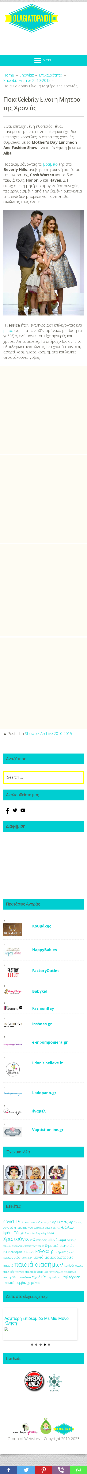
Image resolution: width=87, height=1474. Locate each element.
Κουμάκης (41, 926)
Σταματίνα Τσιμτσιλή (35, 1233)
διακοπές (67, 1245)
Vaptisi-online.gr (48, 1129)
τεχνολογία (55, 1277)
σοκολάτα (25, 1277)
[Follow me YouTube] (22, 812)
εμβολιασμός (13, 1252)
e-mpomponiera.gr (50, 1042)
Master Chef (36, 1222)
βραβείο (50, 164)
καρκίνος (62, 1252)
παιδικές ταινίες (13, 1272)
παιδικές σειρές (73, 1265)
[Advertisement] (43, 410)
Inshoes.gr (42, 1023)
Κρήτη (7, 1232)
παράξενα (70, 1272)
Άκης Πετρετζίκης (61, 1222)
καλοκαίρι (45, 1251)
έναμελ (39, 1111)
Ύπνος (78, 1222)
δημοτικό (51, 1245)
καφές (72, 1252)
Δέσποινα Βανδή (43, 1227)
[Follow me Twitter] (15, 812)
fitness (25, 1222)
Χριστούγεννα (19, 1238)
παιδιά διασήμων (38, 1264)
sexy (46, 1222)
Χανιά (50, 1233)
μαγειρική (27, 1257)
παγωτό (8, 1265)
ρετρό (8, 330)
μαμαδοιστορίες (59, 1257)
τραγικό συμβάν (14, 1282)
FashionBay (43, 1008)
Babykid (39, 991)
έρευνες (42, 1240)
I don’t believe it (47, 1062)
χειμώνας (33, 1283)
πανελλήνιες (56, 1271)
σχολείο (39, 1277)
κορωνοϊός (11, 1257)
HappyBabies (44, 949)
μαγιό (38, 1257)
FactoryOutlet (45, 970)
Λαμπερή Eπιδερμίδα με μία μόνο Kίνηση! (36, 1320)
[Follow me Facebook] (7, 812)
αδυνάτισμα (57, 1239)
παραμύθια (10, 1277)
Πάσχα (19, 1232)
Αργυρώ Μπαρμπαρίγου (18, 1228)
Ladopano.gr (44, 1092)
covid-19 (11, 1221)
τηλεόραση (72, 1277)
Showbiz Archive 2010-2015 (48, 733)
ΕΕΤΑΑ (56, 1227)
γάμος (41, 1245)
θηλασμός (29, 1252)
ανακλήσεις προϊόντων (24, 1245)
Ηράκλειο (67, 1227)
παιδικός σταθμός (36, 1272)
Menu (47, 59)
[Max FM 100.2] (34, 1390)
